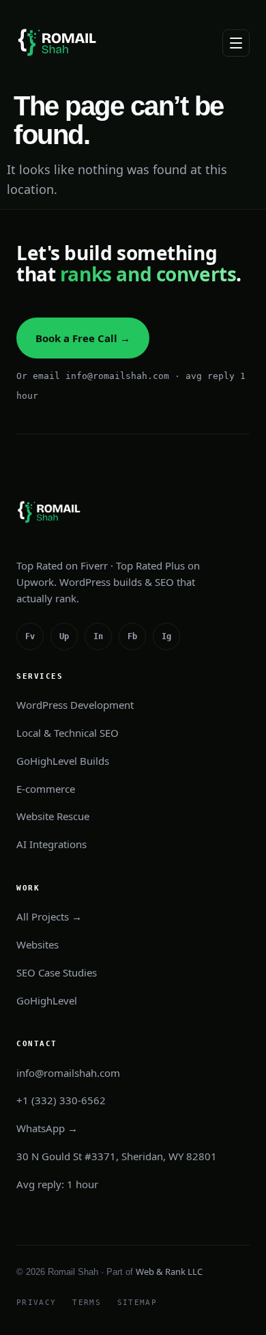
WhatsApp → (47, 1128)
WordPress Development (75, 705)
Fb (132, 636)
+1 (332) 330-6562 (61, 1100)
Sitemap (137, 1302)
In (98, 636)
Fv (30, 636)
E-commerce (45, 789)
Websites (37, 944)
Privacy (36, 1302)
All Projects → (49, 916)
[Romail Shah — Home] (59, 42)
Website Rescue (52, 816)
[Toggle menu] (236, 43)
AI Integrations (51, 844)
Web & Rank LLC (169, 1271)
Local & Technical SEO (67, 733)
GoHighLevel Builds (62, 761)
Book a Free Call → (82, 338)
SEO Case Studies (56, 972)
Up (64, 636)
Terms (86, 1302)
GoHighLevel (46, 1000)
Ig (166, 636)
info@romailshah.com (68, 1073)
